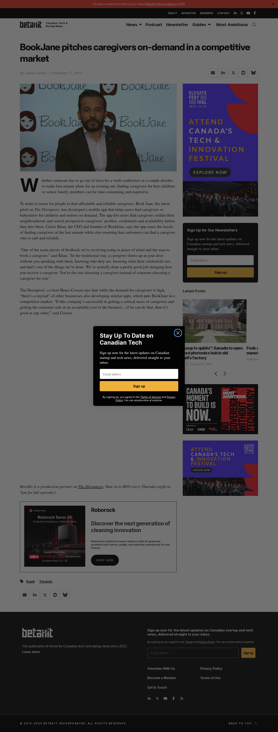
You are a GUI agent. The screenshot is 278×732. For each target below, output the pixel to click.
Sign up (139, 386)
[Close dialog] (178, 332)
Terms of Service (150, 397)
